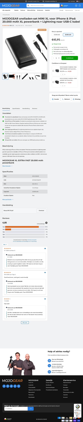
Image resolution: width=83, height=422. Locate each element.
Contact (65, 385)
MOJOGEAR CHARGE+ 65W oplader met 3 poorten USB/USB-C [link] (68, 79)
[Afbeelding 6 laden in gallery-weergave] (38, 76)
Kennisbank (31, 397)
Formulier (56, 99)
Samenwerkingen (50, 387)
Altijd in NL (51, 1)
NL (79, 1)
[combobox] (43, 5)
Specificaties (16, 108)
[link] (57, 70)
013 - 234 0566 (71, 1)
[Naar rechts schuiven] (43, 51)
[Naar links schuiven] (7, 51)
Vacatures (31, 394)
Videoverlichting (31, 10)
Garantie (65, 394)
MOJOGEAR (43, 419)
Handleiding (26, 108)
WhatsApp (77, 99)
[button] (61, 74)
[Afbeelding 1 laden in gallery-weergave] (5, 76)
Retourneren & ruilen (68, 392)
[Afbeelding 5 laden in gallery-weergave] (31, 76)
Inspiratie (30, 385)
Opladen (16, 10)
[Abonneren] (31, 409)
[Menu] (80, 405)
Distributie (48, 385)
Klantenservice (67, 382)
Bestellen (65, 387)
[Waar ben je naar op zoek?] (28, 5)
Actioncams (40, 10)
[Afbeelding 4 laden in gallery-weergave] (25, 76)
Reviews (34, 108)
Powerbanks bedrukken (52, 390)
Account (65, 397)
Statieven (22, 10)
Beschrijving (6, 108)
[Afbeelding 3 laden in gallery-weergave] (18, 76)
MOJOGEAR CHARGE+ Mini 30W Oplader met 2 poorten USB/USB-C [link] (68, 68)
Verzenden (66, 390)
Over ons (30, 382)
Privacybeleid (31, 387)
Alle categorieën (6, 10)
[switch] (77, 416)
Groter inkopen (50, 382)
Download (41, 210)
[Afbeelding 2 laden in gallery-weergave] (12, 76)
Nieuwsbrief (31, 392)
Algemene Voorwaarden (34, 390)
